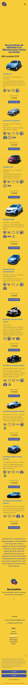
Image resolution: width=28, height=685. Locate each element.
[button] (26, 655)
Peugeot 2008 (8, 219)
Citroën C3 (7, 74)
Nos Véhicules (13, 635)
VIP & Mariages (13, 639)
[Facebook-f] (14, 598)
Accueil (13, 631)
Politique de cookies (7, 683)
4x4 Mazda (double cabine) (13, 411)
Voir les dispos (14, 102)
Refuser (14, 675)
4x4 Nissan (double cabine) (14, 365)
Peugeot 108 (8, 167)
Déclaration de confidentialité (18, 683)
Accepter (14, 671)
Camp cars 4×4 (13, 637)
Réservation (13, 633)
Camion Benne (13, 642)
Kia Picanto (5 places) (11, 121)
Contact (13, 644)
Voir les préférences (14, 679)
